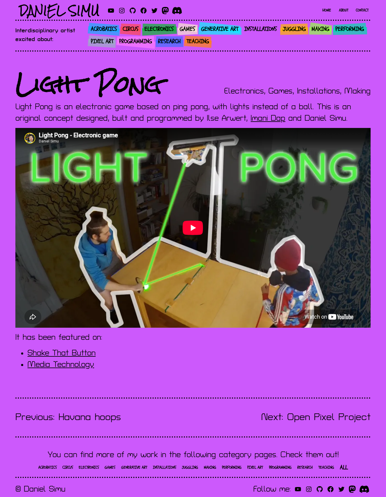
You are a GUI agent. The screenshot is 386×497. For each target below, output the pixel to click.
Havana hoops (90, 417)
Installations (318, 91)
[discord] (177, 10)
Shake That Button (61, 353)
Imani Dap (268, 118)
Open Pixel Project (329, 417)
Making (357, 91)
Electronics (244, 91)
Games (280, 91)
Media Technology (60, 364)
